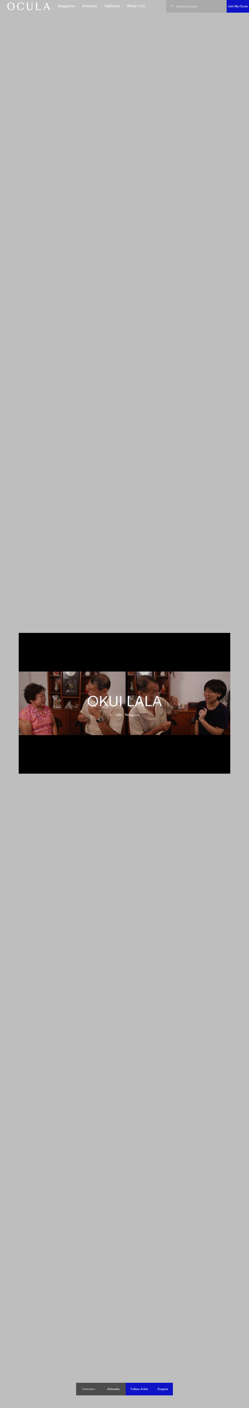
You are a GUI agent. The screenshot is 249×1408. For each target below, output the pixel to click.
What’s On (136, 6)
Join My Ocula (238, 6)
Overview (88, 1389)
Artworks (89, 6)
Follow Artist (139, 1389)
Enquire (163, 1389)
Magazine (66, 6)
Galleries (112, 6)
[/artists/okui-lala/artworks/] (27, 6)
